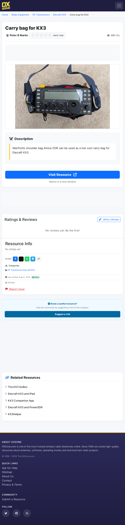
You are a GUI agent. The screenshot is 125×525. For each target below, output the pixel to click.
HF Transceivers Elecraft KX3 (21, 270)
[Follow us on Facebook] (16, 513)
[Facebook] (15, 259)
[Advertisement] (62, 53)
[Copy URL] (38, 259)
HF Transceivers (41, 14)
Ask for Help (9, 468)
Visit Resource (60, 175)
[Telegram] (32, 259)
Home (5, 14)
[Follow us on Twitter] (6, 513)
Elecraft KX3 (59, 14)
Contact (7, 480)
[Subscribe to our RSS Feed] (27, 513)
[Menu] (119, 5)
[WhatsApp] (27, 259)
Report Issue (16, 289)
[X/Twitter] (21, 259)
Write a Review (111, 219)
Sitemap (7, 472)
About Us (8, 476)
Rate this (58, 35)
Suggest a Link (62, 314)
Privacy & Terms (12, 484)
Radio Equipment (20, 14)
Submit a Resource (13, 499)
